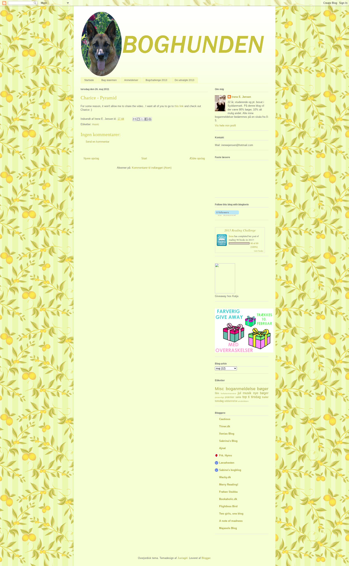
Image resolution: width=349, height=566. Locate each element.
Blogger (206, 558)
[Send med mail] (134, 119)
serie (238, 397)
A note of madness (231, 520)
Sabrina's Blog (228, 440)
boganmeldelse (240, 388)
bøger (262, 388)
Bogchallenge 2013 (156, 80)
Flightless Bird (228, 506)
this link (179, 106)
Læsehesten (226, 462)
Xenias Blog (226, 433)
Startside (89, 80)
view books (258, 250)
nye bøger (260, 393)
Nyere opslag (91, 158)
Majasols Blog (228, 528)
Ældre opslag (197, 158)
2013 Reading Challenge (240, 230)
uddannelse (231, 401)
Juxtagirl (182, 558)
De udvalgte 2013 (184, 80)
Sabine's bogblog (230, 469)
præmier (229, 397)
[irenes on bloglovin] (227, 214)
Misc (219, 388)
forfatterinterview (228, 393)
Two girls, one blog (231, 513)
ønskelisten (243, 401)
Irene (231, 236)
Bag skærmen (109, 80)
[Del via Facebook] (146, 119)
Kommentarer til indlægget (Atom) (151, 167)
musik (247, 393)
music (95, 124)
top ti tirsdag (251, 397)
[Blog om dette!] (138, 119)
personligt (219, 397)
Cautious (224, 419)
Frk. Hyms (225, 455)
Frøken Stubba (228, 491)
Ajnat (222, 448)
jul (239, 393)
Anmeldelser (131, 80)
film (217, 393)
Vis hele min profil (225, 125)
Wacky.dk (225, 477)
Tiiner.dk (224, 426)
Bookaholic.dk (228, 499)
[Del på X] (142, 119)
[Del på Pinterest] (150, 119)
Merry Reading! (228, 484)
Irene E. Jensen (241, 96)
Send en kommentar (97, 141)
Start (144, 158)
